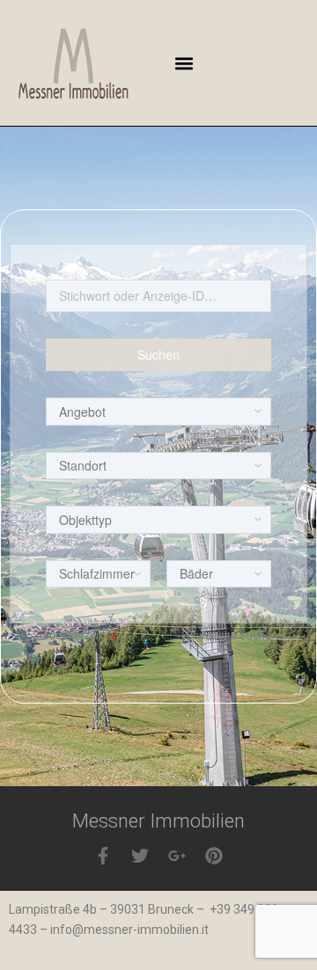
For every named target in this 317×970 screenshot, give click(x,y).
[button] (183, 62)
